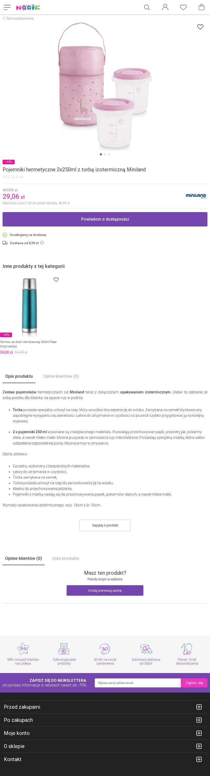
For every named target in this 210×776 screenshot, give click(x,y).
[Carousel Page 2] (105, 154)
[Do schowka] (56, 279)
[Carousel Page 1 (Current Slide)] (101, 154)
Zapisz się (194, 682)
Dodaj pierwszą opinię (105, 590)
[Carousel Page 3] (109, 154)
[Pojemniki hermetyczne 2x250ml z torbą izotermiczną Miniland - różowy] (105, 86)
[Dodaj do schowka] (200, 26)
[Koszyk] (201, 7)
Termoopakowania (20, 18)
